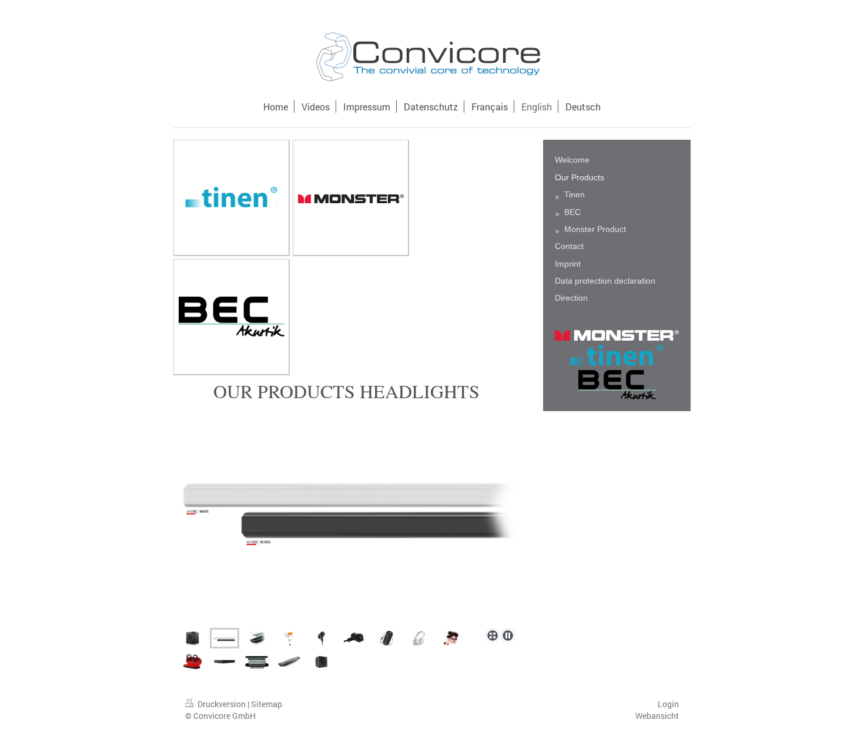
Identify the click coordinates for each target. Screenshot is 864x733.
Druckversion (221, 704)
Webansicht (657, 715)
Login (668, 704)
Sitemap (266, 704)
